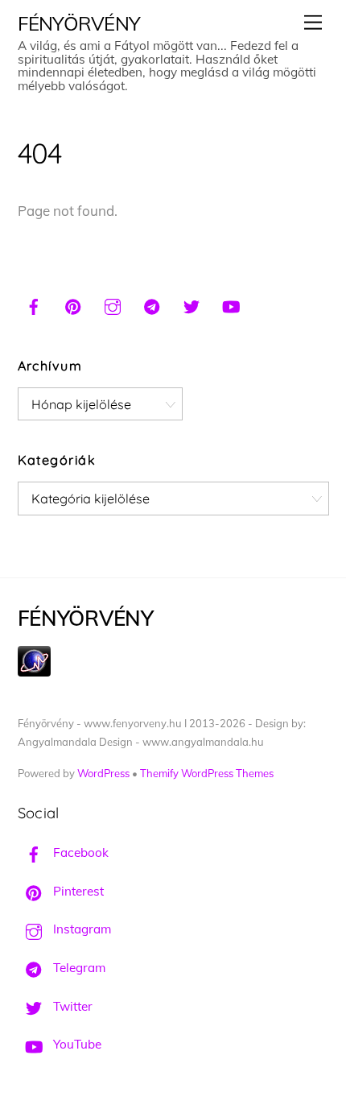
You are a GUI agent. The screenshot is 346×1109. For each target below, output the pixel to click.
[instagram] (113, 304)
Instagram (80, 929)
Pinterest (77, 891)
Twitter (71, 1006)
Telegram (77, 967)
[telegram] (152, 304)
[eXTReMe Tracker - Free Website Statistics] (34, 672)
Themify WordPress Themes (207, 773)
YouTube (75, 1044)
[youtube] (231, 304)
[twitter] (191, 304)
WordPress (103, 773)
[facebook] (34, 304)
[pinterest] (73, 304)
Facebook (79, 852)
